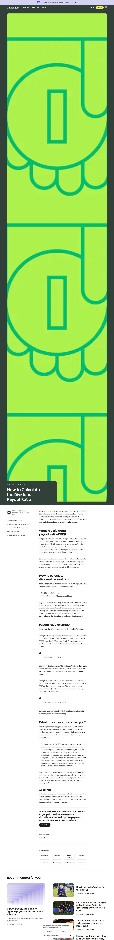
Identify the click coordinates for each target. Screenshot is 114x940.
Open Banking (69, 856)
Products (26, 7)
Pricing (44, 7)
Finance (81, 855)
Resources (35, 7)
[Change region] (106, 7)
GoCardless (22, 511)
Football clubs (89, 893)
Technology (81, 863)
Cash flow (57, 855)
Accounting (57, 863)
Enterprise (44, 863)
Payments (20, 484)
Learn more (73, 2)
